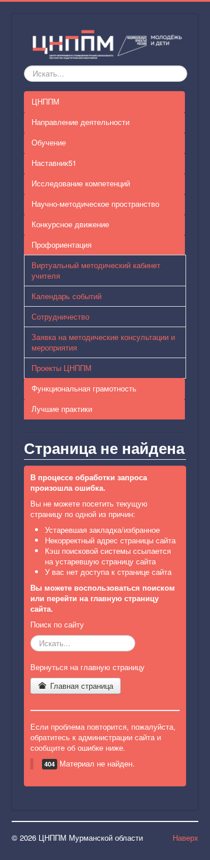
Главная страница (80, 685)
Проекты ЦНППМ (62, 367)
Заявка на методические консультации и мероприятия (103, 342)
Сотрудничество (60, 316)
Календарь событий (67, 295)
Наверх (185, 837)
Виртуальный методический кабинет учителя (96, 270)
